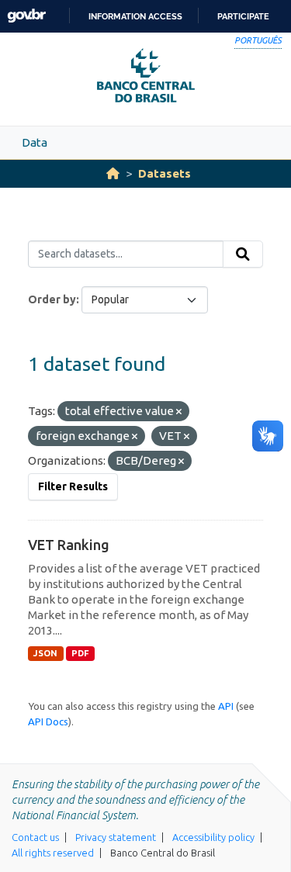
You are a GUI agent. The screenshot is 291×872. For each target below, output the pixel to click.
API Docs (48, 721)
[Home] (113, 173)
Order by (52, 299)
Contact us (35, 837)
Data (34, 142)
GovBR (26, 16)
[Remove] (179, 412)
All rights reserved (53, 852)
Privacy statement (115, 837)
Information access (135, 16)
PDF (80, 653)
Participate (243, 16)
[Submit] (243, 254)
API (226, 706)
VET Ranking (68, 544)
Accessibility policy (213, 837)
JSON (45, 653)
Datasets (164, 173)
